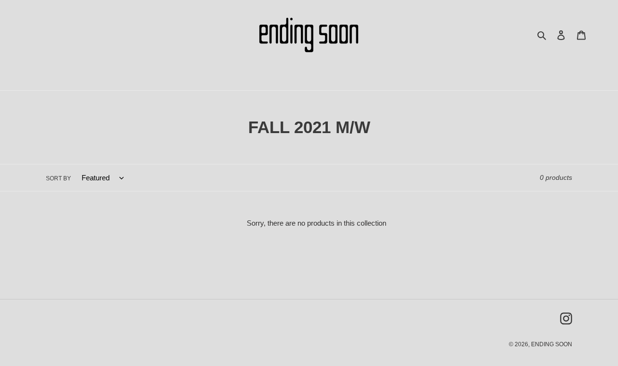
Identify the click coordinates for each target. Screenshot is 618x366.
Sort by (58, 178)
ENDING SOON (551, 344)
